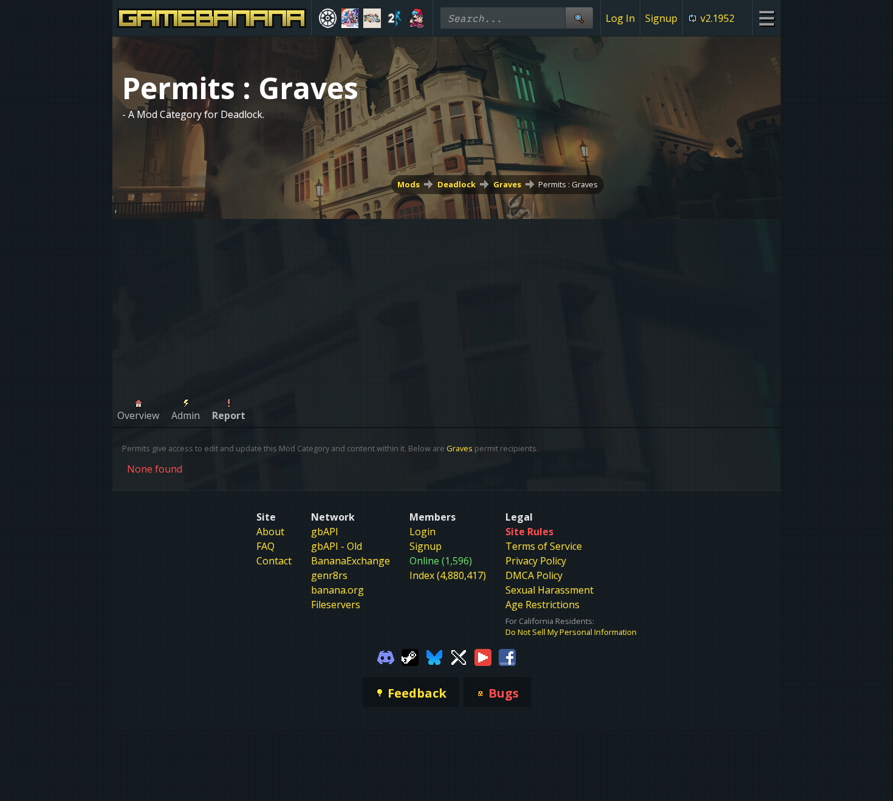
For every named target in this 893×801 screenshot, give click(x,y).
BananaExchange (350, 560)
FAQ (265, 546)
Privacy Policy (535, 560)
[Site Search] (579, 18)
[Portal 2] (394, 18)
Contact (274, 560)
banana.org (337, 590)
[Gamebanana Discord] (385, 657)
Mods (408, 184)
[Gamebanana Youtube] (483, 657)
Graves (507, 184)
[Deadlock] (327, 18)
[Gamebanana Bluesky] (434, 657)
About (270, 531)
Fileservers (335, 604)
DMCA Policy (534, 575)
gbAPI (324, 531)
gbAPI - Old (336, 546)
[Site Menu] (766, 18)
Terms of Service (543, 546)
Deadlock (456, 184)
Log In (620, 18)
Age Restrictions (542, 604)
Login (422, 531)
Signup (661, 18)
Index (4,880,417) (447, 575)
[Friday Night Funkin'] (416, 18)
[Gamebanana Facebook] (507, 657)
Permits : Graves (568, 184)
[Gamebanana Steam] (410, 657)
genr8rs (329, 575)
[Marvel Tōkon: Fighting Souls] (372, 18)
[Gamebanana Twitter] (458, 657)
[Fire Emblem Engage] (350, 18)
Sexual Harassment (549, 590)
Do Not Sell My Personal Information (571, 631)
